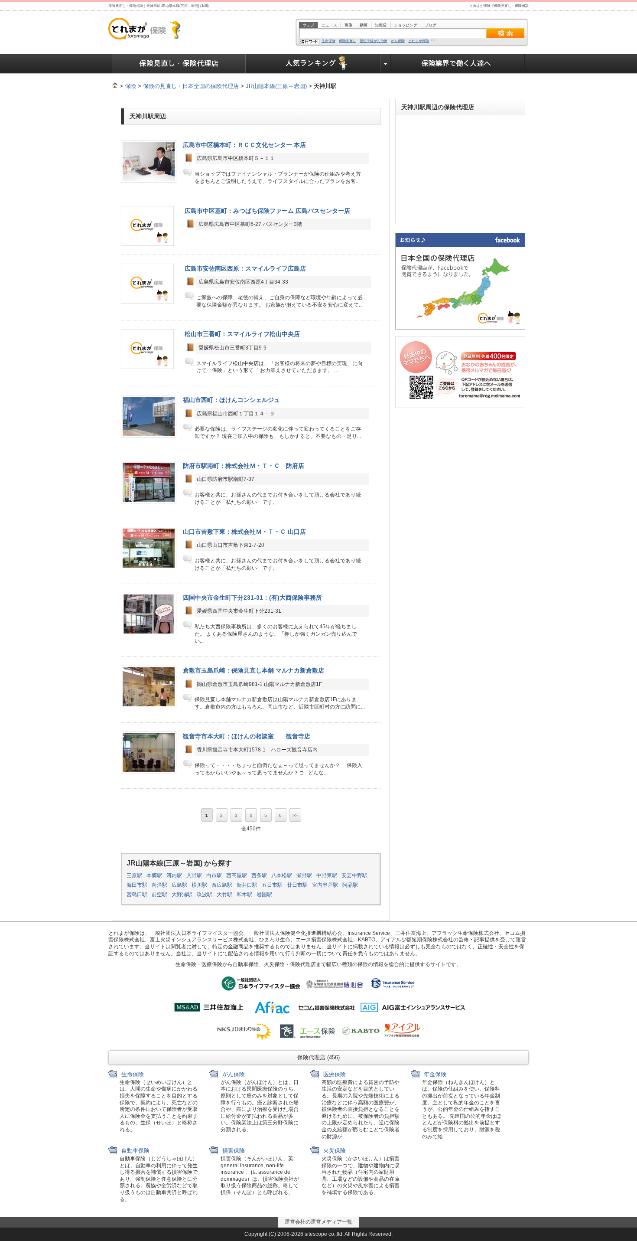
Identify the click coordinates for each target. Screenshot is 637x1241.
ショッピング (405, 25)
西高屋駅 (236, 875)
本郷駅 (154, 875)
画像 (348, 25)
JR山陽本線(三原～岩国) (276, 86)
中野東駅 (326, 875)
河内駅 (174, 875)
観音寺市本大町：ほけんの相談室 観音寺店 (246, 736)
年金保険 (434, 1074)
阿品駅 (350, 885)
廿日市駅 (297, 885)
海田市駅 (137, 885)
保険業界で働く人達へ (458, 64)
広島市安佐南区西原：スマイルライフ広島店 (245, 268)
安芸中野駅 (354, 875)
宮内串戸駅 (325, 885)
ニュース (329, 25)
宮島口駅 (137, 895)
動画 (363, 25)
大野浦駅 (182, 895)
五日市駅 (272, 885)
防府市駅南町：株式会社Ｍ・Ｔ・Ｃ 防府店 (243, 465)
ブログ (430, 25)
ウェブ (308, 25)
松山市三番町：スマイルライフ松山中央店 (242, 333)
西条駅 (259, 875)
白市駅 (214, 875)
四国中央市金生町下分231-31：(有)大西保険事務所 (252, 597)
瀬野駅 (304, 875)
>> (295, 815)
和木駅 (244, 895)
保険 (130, 86)
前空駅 (159, 895)
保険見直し (347, 41)
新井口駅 (247, 885)
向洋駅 (159, 885)
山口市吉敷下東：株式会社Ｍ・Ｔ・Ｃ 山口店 (244, 531)
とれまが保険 (418, 41)
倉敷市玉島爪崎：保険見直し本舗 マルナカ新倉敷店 (253, 670)
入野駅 (194, 875)
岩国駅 (264, 895)
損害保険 (233, 1150)
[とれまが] (115, 86)
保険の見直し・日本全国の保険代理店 (191, 86)
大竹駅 (224, 895)
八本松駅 (281, 875)
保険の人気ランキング (313, 64)
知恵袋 (381, 25)
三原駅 (134, 875)
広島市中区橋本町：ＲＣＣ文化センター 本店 (244, 144)
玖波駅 (204, 895)
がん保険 (398, 41)
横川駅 (199, 885)
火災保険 (334, 1150)
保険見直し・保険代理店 (179, 64)
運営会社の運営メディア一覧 (318, 1222)
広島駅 (179, 885)
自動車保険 (135, 1150)
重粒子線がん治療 (373, 41)
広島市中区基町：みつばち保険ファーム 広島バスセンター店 (267, 210)
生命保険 (328, 41)
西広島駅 (221, 885)
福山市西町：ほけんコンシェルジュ (231, 399)
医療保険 (334, 1074)
